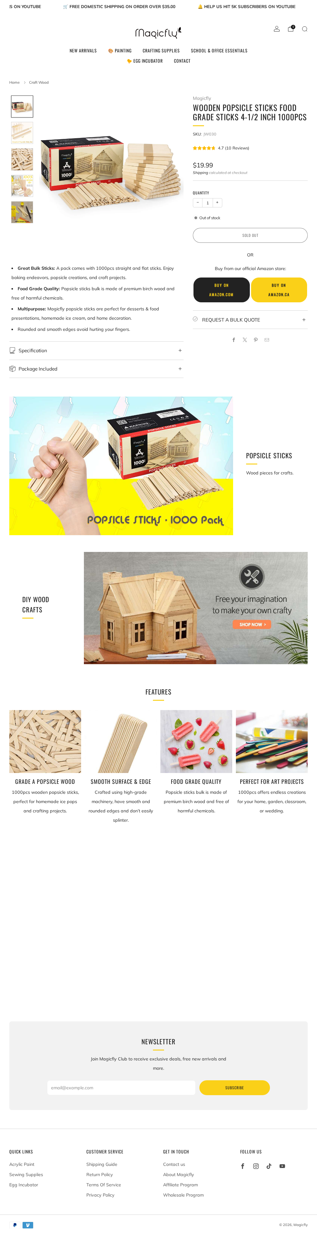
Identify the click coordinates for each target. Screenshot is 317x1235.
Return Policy (99, 1174)
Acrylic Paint (21, 1164)
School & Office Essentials (219, 50)
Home (14, 82)
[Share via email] (266, 339)
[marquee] (158, 5)
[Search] (305, 29)
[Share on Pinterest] (256, 339)
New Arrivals (83, 50)
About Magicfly (178, 1174)
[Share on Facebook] (234, 339)
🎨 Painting (120, 50)
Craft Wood (39, 82)
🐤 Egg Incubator (145, 60)
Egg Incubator (23, 1185)
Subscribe (234, 1087)
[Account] (277, 29)
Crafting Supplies (161, 50)
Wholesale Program (183, 1195)
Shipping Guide (101, 1164)
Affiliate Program (180, 1185)
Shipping (200, 172)
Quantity (201, 193)
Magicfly (202, 98)
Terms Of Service (103, 1185)
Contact (182, 60)
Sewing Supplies (26, 1174)
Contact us (174, 1164)
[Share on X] (244, 339)
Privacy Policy (100, 1195)
